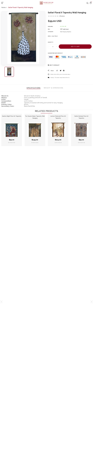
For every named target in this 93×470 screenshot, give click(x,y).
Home (3, 7)
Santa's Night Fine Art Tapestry (11, 116)
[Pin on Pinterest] (63, 70)
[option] (23, 38)
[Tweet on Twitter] (60, 70)
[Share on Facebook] (57, 70)
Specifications (33, 88)
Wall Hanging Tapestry (65, 31)
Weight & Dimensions (53, 88)
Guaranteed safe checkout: (55, 53)
